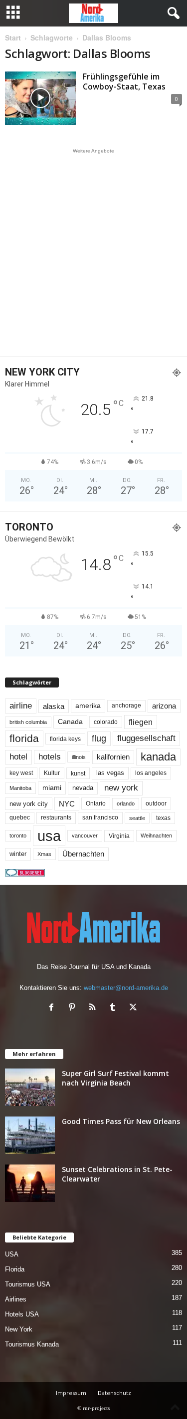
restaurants (56, 817)
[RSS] (94, 1008)
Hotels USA (22, 1314)
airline (20, 705)
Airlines (15, 1299)
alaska (53, 706)
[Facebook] (53, 1008)
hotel (18, 757)
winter (17, 854)
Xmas (44, 854)
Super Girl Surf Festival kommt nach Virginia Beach (115, 1078)
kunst (78, 773)
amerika (88, 706)
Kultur (52, 773)
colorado (106, 722)
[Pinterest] (74, 1008)
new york (121, 787)
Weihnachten (156, 835)
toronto (17, 835)
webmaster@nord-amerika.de (126, 988)
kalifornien (113, 756)
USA (11, 1254)
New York (18, 1329)
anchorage (126, 705)
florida (24, 738)
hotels (49, 757)
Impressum (71, 1392)
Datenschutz (114, 1392)
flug (99, 739)
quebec (19, 817)
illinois (79, 757)
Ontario (96, 803)
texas (163, 818)
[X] (134, 1008)
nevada (82, 788)
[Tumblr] (115, 1008)
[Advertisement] (93, 252)
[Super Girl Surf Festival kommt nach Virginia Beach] (30, 1087)
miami (51, 788)
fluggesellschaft (146, 738)
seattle (137, 818)
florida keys (65, 739)
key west (21, 773)
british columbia (28, 722)
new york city (28, 804)
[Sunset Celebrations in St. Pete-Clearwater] (30, 1183)
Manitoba (20, 788)
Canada (70, 722)
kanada (158, 756)
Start (13, 37)
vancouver (85, 835)
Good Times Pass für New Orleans (121, 1121)
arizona (164, 706)
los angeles (151, 773)
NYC (67, 804)
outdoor (156, 803)
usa (49, 836)
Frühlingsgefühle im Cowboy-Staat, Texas (124, 81)
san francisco (100, 817)
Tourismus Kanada (32, 1344)
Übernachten (83, 854)
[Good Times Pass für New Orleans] (30, 1135)
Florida (14, 1269)
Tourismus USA (27, 1284)
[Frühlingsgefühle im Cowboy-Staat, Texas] (40, 98)
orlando (126, 803)
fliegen (141, 722)
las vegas (110, 773)
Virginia (119, 836)
